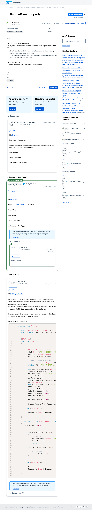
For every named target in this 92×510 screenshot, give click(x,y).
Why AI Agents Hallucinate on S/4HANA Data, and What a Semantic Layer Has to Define (73, 106)
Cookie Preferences (57, 507)
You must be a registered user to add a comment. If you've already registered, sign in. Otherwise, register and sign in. (31, 233)
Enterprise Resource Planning (37, 7)
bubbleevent (10, 80)
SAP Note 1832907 (19, 204)
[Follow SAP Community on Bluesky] (80, 507)
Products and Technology (22, 7)
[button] (78, 23)
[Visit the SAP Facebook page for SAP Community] (77, 507)
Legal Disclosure (31, 507)
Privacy (6, 507)
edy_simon (15, 22)
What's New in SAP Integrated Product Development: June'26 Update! (72, 93)
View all (64, 202)
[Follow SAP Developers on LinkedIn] (87, 507)
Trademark (40, 507)
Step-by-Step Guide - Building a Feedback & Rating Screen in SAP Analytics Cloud (72, 70)
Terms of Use (13, 507)
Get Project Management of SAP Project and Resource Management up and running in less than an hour (73, 58)
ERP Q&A (49, 7)
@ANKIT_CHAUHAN (16, 294)
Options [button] (84, 14)
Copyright (21, 507)
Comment (53, 87)
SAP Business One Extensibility (14, 31)
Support (47, 507)
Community (16, 2)
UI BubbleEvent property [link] (59, 7)
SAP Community (10, 7)
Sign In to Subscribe (75, 14)
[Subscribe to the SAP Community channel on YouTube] (84, 507)
